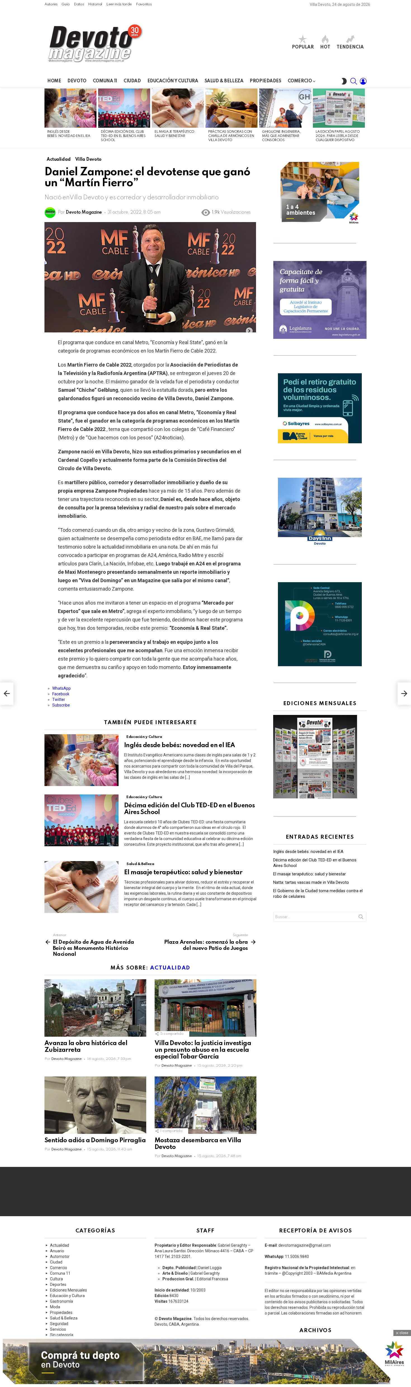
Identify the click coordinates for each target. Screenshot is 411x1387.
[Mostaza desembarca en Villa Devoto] (205, 1105)
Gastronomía (61, 1301)
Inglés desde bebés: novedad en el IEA (180, 745)
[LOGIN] (363, 81)
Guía (66, 4)
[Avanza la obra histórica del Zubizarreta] (95, 1008)
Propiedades (265, 81)
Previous (47, 117)
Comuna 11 (105, 81)
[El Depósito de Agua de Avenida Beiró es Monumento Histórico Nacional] (6, 693)
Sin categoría (61, 1335)
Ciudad (132, 81)
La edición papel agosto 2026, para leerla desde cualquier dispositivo (338, 136)
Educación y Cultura (172, 81)
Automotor (60, 1256)
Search (361, 918)
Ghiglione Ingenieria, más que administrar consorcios (281, 136)
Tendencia (350, 47)
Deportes (58, 1284)
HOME (54, 81)
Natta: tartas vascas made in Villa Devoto (311, 882)
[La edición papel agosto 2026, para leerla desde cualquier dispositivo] (339, 108)
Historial (95, 4)
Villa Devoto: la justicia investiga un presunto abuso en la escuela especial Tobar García (203, 1050)
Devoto (76, 81)
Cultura (56, 1279)
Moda (55, 1307)
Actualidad (170, 968)
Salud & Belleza (224, 81)
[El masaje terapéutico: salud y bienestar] (178, 108)
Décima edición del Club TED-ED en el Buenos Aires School (123, 136)
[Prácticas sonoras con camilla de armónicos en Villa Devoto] (232, 108)
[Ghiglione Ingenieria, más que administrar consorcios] (285, 108)
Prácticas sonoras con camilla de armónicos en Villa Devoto (231, 136)
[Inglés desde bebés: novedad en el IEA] (70, 108)
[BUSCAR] (353, 81)
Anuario (57, 1251)
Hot (325, 47)
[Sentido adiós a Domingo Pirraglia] (95, 1105)
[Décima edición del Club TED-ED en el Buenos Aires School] (124, 108)
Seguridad (59, 1323)
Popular (303, 47)
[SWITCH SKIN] (344, 81)
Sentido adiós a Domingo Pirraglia (95, 1140)
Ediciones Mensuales (68, 1290)
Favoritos (144, 4)
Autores (50, 4)
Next (364, 117)
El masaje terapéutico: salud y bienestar (183, 873)
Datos (79, 4)
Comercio (300, 81)
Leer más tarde (119, 4)
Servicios (58, 1329)
